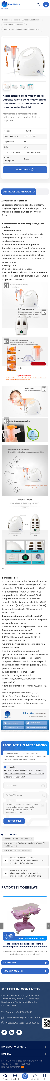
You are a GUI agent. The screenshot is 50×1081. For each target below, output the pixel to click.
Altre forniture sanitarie (13, 24)
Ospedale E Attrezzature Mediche (27, 20)
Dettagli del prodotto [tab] (19, 192)
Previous (1, 926)
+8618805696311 (32, 1023)
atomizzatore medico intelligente (16, 850)
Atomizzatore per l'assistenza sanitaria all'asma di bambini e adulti (24, 844)
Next (48, 926)
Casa (6, 20)
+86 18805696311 (24, 1012)
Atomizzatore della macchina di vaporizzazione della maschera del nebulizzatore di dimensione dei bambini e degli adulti (24, 773)
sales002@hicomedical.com (26, 1017)
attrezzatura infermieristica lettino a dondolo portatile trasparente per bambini (25, 945)
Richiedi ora (23, 169)
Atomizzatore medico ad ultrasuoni (17, 839)
